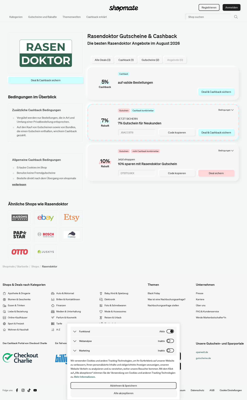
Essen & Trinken (16, 305)
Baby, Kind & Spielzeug (116, 293)
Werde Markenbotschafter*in (211, 317)
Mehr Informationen (84, 376)
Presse (199, 293)
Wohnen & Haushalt (18, 329)
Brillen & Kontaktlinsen (68, 299)
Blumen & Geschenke (19, 299)
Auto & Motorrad (65, 293)
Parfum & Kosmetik (66, 317)
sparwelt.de (202, 352)
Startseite (22, 266)
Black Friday (154, 293)
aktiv (162, 331)
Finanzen (61, 305)
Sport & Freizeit (15, 323)
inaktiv (161, 341)
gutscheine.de (203, 358)
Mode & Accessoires (115, 311)
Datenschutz (197, 390)
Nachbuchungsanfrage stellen (163, 305)
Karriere (200, 299)
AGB (212, 390)
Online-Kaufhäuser (17, 317)
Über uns (200, 305)
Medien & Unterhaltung (68, 311)
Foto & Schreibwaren (115, 305)
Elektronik (109, 299)
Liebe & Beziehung (17, 311)
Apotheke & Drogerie (18, 293)
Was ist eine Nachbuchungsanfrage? (166, 299)
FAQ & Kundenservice (207, 311)
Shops (35, 266)
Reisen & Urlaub (112, 317)
